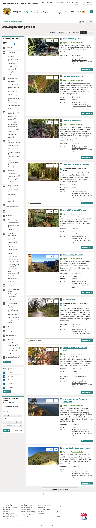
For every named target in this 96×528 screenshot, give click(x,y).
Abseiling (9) (12, 56)
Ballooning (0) (12, 242)
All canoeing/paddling (14, 141)
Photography (10, 285)
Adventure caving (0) (13, 60)
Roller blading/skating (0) (14, 272)
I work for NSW (47, 525)
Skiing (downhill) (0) (13, 311)
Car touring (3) (12, 194)
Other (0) (11, 137)
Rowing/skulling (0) (14, 145)
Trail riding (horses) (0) (14, 226)
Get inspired (50, 2)
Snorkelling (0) (12, 297)
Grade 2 (10, 376)
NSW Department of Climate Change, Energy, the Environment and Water (10, 515)
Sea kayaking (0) (13, 148)
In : (4, 403)
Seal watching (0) (13, 103)
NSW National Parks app (10, 507)
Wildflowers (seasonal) (13, 357)
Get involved (24, 517)
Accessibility (59, 505)
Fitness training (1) (13, 249)
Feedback (41, 513)
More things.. (16, 39)
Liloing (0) (11, 72)
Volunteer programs (26, 507)
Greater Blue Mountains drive (76, 164)
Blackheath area (77, 102)
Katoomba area (77, 58)
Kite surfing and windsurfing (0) (13, 125)
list (84, 32)
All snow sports (12, 303)
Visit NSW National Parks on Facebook (4, 525)
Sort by (52, 32)
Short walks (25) (13, 351)
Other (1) (10, 74)
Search (6, 362)
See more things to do (60, 489)
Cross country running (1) (12, 245)
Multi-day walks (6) (14, 348)
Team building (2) (13, 278)
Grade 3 (10, 380)
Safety (42, 2)
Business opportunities (27, 515)
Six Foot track (69, 299)
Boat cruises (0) (13, 116)
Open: (5, 42)
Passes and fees (87, 2)
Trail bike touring (11, 335)
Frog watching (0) (13, 91)
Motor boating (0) (13, 129)
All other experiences (12, 234)
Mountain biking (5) (14, 176)
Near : (10, 403)
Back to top (48, 494)
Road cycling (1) (13, 179)
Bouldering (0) (12, 63)
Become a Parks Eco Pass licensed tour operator (28, 512)
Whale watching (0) (14, 105)
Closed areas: (8, 44)
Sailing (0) (11, 132)
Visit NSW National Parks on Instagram (8, 525)
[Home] (7, 12)
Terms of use (59, 507)
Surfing (8, 326)
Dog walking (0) (13, 345)
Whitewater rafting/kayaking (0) (13, 162)
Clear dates (18, 430)
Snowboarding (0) (13, 314)
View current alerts (35, 203)
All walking (11, 340)
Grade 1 (10, 372)
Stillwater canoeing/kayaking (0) (14, 152)
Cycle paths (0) (13, 173)
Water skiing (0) (13, 134)
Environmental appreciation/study (12, 206)
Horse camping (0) (14, 223)
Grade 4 (10, 384)
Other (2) (11, 281)
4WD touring (9, 48)
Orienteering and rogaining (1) (13, 265)
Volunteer (77, 2)
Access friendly (60, 2)
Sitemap (58, 513)
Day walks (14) (12, 342)
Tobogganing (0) (13, 320)
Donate (58, 516)
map (91, 32)
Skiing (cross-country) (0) (12, 306)
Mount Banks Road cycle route (76, 448)
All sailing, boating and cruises (13, 113)
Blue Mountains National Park (79, 59)
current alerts (77, 43)
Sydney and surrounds (79, 62)
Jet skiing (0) (12, 119)
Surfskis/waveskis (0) (13, 157)
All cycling (11, 171)
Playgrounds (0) (13, 269)
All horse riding (12, 220)
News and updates (43, 509)
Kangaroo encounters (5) (12, 95)
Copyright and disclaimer (63, 511)
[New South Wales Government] (83, 516)
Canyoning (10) (12, 66)
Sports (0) (11, 276)
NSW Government (35, 525)
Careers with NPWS (26, 509)
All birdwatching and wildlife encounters (13, 80)
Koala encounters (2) (13, 99)
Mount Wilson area (78, 472)
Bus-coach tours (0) (13, 190)
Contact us (41, 511)
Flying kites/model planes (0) (13, 252)
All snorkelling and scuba (13, 290)
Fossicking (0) (12, 256)
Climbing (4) (12, 69)
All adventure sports (12, 53)
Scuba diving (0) (13, 294)
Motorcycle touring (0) (14, 197)
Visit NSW (5, 511)
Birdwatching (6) (13, 84)
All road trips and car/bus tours (13, 186)
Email (90, 22)
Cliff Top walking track (73, 76)
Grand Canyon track (72, 120)
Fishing (8, 211)
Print (83, 22)
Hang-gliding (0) (13, 259)
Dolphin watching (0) (13, 88)
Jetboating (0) (12, 122)
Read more (86, 69)
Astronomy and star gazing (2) (14, 238)
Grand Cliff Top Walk (72, 39)
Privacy (58, 509)
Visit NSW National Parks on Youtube (13, 525)
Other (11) (11, 353)
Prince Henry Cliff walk (73, 255)
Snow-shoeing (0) (13, 317)
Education (70, 2)
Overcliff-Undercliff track (74, 210)
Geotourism (9, 215)
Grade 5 (10, 387)
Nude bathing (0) (13, 262)
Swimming (9, 331)
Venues (76, 5)
